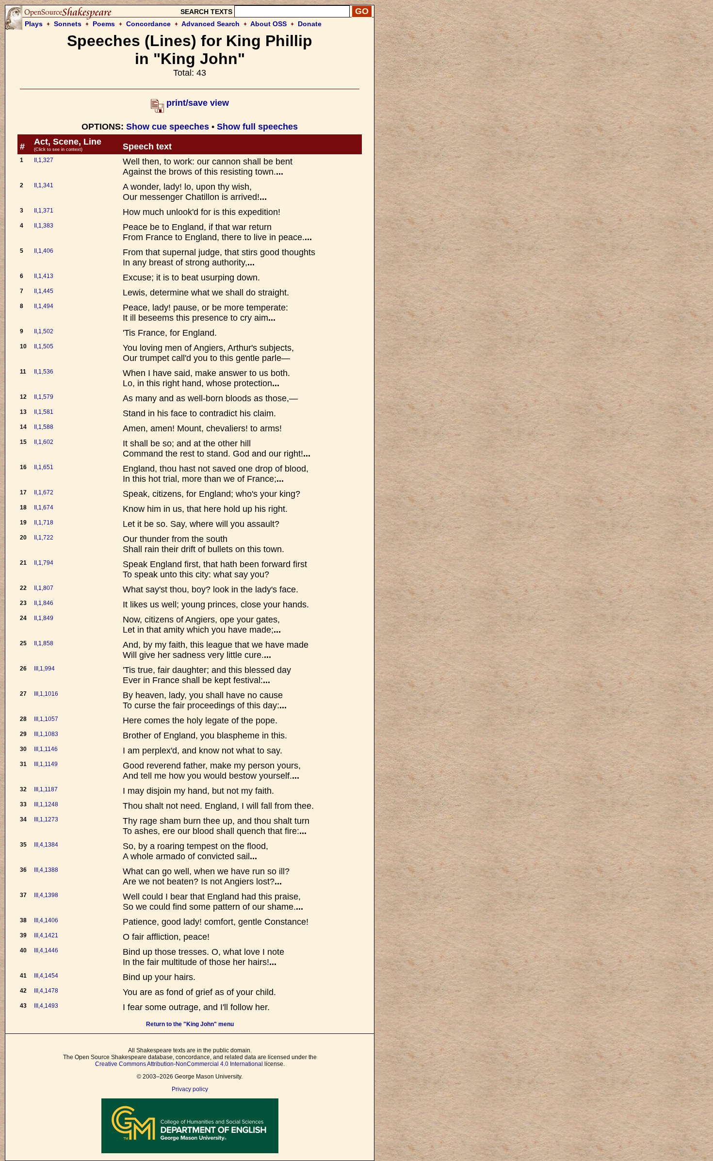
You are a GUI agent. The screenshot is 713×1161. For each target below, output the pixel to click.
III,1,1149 (46, 764)
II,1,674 (43, 507)
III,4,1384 (46, 844)
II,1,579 (43, 396)
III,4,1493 (46, 1005)
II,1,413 (43, 276)
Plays (34, 24)
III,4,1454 (46, 975)
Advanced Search (210, 24)
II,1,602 (43, 442)
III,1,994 (44, 668)
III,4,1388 (46, 870)
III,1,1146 (46, 749)
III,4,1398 (46, 895)
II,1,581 (43, 412)
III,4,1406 (46, 920)
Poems (104, 24)
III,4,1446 (46, 950)
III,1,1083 (46, 734)
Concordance (148, 24)
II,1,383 (43, 225)
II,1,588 (43, 427)
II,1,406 (43, 250)
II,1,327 (43, 160)
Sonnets (67, 24)
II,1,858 (43, 643)
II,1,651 (43, 467)
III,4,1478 (46, 990)
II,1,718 (43, 522)
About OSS (268, 24)
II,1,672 (43, 492)
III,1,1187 (46, 789)
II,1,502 (43, 331)
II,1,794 (43, 562)
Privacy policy (190, 1089)
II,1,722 (43, 537)
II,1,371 (43, 210)
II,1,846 (43, 603)
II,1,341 (43, 185)
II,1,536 (43, 371)
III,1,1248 (46, 804)
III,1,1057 (46, 719)
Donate (310, 24)
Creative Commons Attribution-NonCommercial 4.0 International (179, 1064)
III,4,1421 (46, 935)
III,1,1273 (46, 819)
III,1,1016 (46, 693)
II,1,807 (43, 588)
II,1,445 (43, 291)
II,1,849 (43, 618)
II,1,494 (43, 306)
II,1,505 (43, 346)
